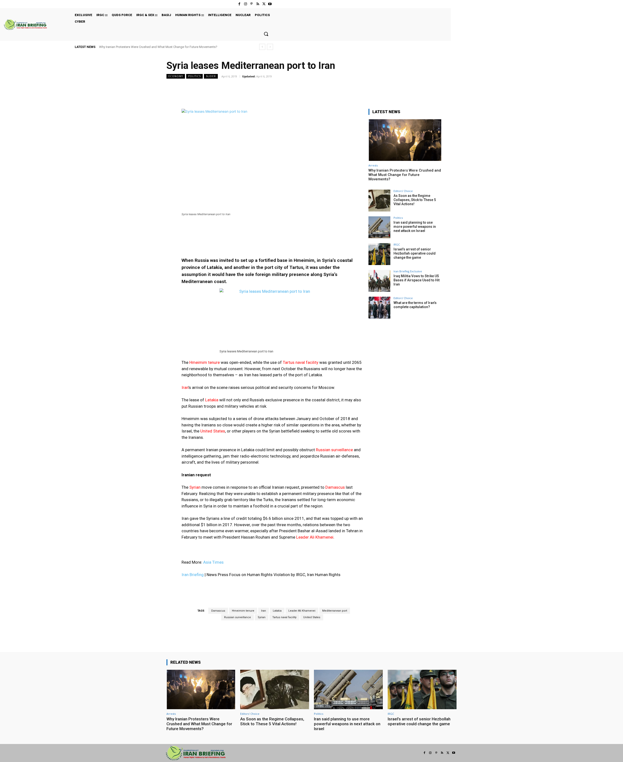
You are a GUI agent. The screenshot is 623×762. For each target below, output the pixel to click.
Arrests (373, 165)
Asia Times (213, 562)
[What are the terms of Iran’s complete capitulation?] (379, 308)
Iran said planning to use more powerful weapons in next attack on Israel (415, 226)
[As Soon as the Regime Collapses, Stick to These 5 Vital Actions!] (379, 200)
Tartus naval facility (284, 617)
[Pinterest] (251, 4)
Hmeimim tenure (243, 610)
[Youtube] (270, 4)
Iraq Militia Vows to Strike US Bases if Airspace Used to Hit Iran (417, 280)
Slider (211, 76)
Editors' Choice (403, 191)
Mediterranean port (334, 610)
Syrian (262, 617)
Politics (194, 76)
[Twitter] (264, 4)
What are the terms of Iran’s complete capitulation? (415, 305)
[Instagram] (245, 4)
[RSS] (258, 4)
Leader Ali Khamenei (301, 610)
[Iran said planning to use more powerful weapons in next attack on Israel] (379, 227)
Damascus (218, 610)
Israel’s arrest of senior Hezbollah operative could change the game (415, 253)
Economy (175, 76)
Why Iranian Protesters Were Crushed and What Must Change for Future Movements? (158, 47)
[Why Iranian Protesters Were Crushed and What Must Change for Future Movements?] (404, 140)
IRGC (397, 244)
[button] (266, 34)
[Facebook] (239, 4)
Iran (263, 610)
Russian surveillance (237, 617)
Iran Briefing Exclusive (408, 271)
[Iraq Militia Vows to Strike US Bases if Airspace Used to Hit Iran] (379, 281)
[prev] (262, 47)
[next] (270, 47)
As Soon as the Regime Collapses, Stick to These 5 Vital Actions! (415, 200)
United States (311, 617)
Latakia (277, 610)
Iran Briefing (193, 574)
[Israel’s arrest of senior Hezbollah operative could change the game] (379, 254)
